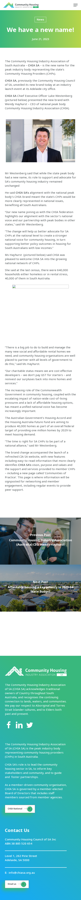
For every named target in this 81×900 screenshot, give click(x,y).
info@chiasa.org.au (22, 872)
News (40, 19)
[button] (75, 5)
